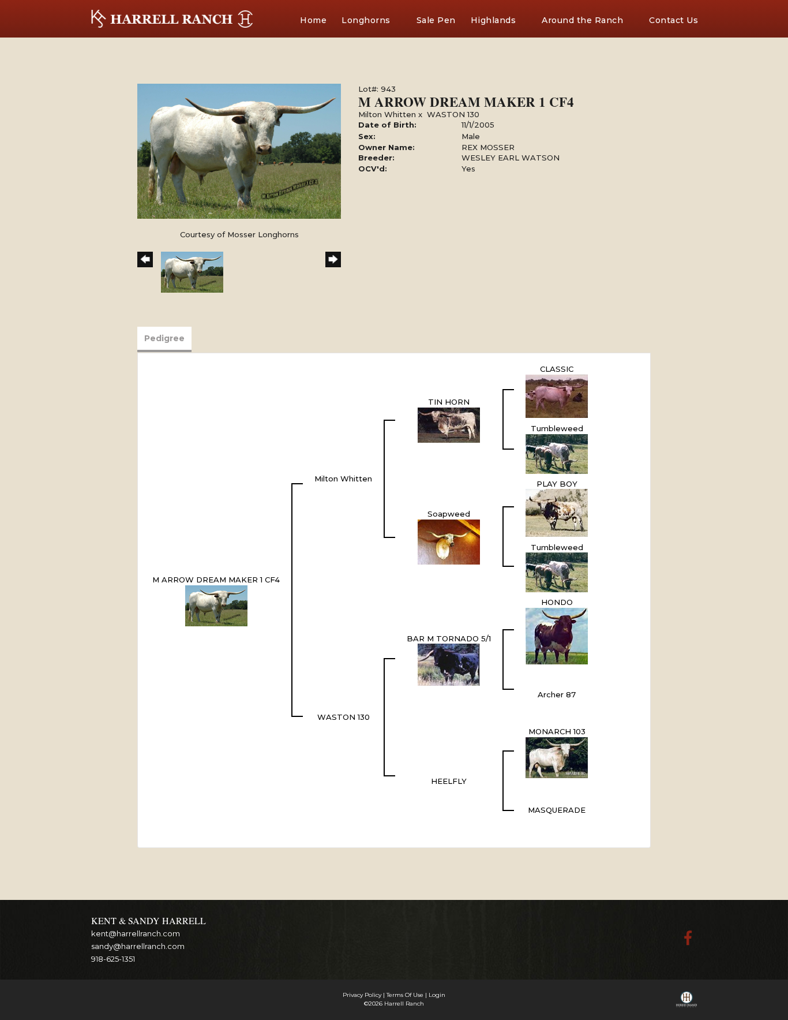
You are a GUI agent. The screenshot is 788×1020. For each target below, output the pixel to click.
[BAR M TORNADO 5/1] (449, 663)
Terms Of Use (405, 995)
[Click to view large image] (239, 150)
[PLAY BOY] (557, 512)
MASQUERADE (557, 809)
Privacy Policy (362, 995)
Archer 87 (557, 694)
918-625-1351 (113, 958)
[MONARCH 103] (557, 756)
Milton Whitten (387, 114)
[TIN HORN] (449, 423)
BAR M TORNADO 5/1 (449, 638)
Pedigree (164, 338)
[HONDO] (557, 635)
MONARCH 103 (557, 731)
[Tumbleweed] (557, 452)
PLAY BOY (556, 483)
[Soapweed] (449, 541)
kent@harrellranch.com (135, 933)
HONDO (557, 602)
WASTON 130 (453, 114)
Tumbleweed (557, 428)
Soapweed (448, 513)
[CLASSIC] (557, 394)
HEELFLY (449, 781)
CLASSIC (556, 368)
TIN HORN (449, 401)
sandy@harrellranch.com (138, 946)
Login (437, 995)
